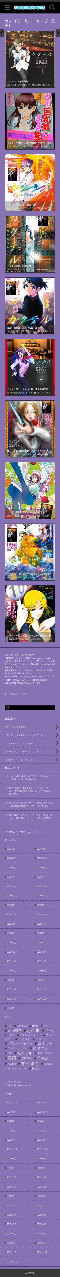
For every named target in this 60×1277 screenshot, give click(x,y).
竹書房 (43, 1058)
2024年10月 (42, 849)
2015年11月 (12, 952)
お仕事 (33, 1030)
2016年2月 (41, 933)
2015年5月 (11, 980)
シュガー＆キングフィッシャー (19, 743)
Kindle (46, 1026)
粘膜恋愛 (12, 1064)
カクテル (41, 1039)
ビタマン (41, 1048)
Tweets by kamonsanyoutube (18, 1085)
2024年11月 (12, 849)
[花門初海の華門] (30, 7)
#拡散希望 (16, 673)
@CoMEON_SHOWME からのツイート (22, 832)
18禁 (9, 1026)
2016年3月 (11, 933)
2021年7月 (41, 877)
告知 (10, 1053)
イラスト (24, 1039)
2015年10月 (42, 952)
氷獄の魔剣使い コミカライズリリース (23, 751)
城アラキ (24, 1053)
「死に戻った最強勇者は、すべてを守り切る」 (26, 735)
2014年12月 (42, 999)
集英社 (36, 1068)
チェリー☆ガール (17, 1048)
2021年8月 (11, 877)
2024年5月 (11, 858)
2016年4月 (41, 924)
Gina (14, 794)
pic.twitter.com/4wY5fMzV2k (41, 676)
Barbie (47, 818)
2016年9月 (11, 905)
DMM (35, 1026)
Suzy (41, 806)
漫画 (12, 1058)
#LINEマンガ (28, 673)
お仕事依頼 (49, 1030)
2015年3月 (11, 989)
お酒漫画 (11, 1035)
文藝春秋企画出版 (44, 1053)
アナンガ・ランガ (30, 1035)
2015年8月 (41, 961)
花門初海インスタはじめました (19, 760)
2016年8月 (41, 905)
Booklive (21, 1026)
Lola (30, 779)
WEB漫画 (15, 1031)
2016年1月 (11, 942)
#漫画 (39, 670)
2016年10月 (42, 896)
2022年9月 (11, 868)
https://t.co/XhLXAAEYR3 (16, 676)
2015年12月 (42, 942)
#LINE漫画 (48, 670)
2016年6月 (41, 914)
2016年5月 (11, 924)
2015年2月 (41, 989)
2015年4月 (41, 980)
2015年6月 (41, 970)
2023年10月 (42, 858)
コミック (45, 1043)
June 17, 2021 (33, 683)
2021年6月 (11, 886)
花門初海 (30, 1063)
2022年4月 (41, 868)
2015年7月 (11, 970)
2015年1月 (11, 999)
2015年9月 (11, 961)
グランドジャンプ (20, 1043)
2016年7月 (11, 914)
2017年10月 (42, 886)
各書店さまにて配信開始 (16, 727)
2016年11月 (12, 896)
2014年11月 (12, 1008)
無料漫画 (26, 1058)
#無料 (7, 673)
